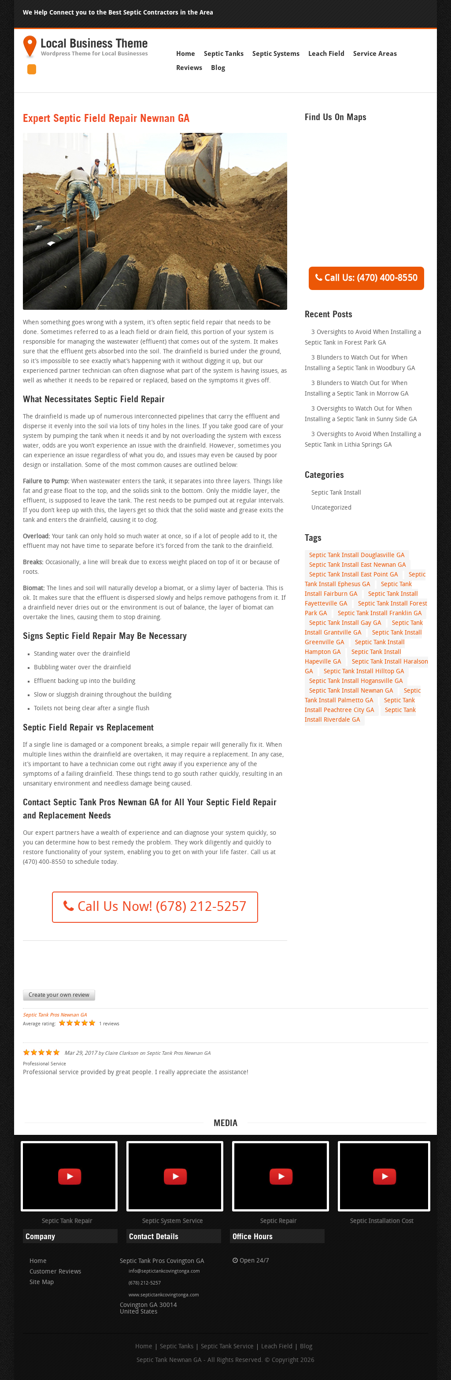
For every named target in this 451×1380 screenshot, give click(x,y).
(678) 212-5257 (145, 1283)
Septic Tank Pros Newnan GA (55, 1015)
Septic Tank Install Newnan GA (351, 691)
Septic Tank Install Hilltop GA (364, 671)
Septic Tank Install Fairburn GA (358, 589)
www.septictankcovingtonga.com (164, 1295)
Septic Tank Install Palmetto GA (363, 696)
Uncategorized (331, 508)
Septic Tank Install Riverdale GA (360, 715)
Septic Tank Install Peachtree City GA (360, 705)
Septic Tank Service (227, 1347)
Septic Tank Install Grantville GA (364, 628)
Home (185, 53)
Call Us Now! (160, 907)
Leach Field (326, 53)
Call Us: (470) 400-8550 (370, 278)
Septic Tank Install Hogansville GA (356, 681)
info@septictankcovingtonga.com (164, 1271)
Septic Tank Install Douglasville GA (357, 555)
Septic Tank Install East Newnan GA (357, 565)
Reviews (189, 67)
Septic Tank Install (336, 493)
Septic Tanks (224, 53)
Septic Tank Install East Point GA (353, 575)
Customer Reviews (55, 1272)
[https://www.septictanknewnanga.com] (85, 58)
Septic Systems (275, 53)
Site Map (42, 1282)
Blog (218, 67)
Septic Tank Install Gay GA (345, 623)
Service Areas (375, 53)
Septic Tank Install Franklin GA (380, 613)
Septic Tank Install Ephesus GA (365, 580)
